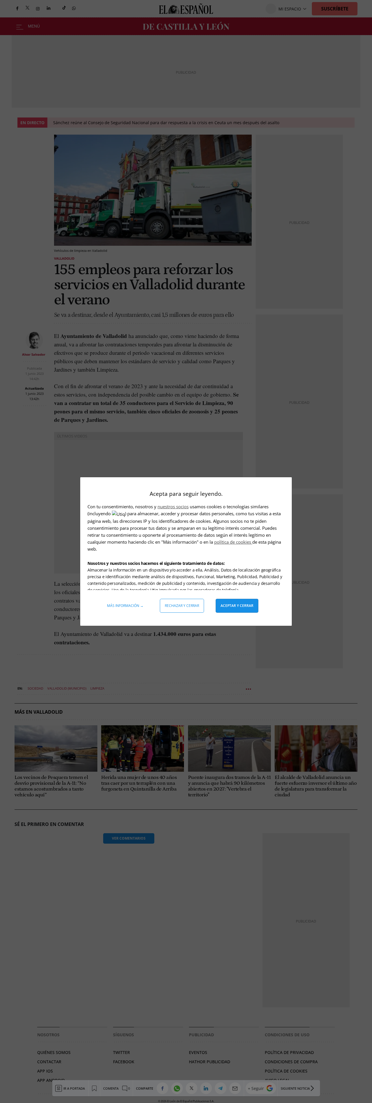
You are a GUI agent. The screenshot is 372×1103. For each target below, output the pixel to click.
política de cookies (233, 542)
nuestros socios (173, 506)
